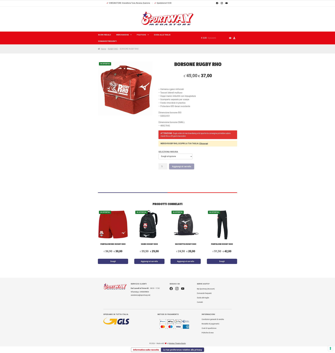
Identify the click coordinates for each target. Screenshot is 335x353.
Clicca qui (203, 143)
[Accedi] (234, 38)
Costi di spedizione (209, 328)
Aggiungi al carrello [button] (149, 261)
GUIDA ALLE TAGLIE (162, 35)
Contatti (200, 302)
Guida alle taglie (203, 298)
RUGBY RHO (113, 49)
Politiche (141, 35)
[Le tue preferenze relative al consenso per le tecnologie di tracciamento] (330, 348)
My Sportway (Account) (206, 289)
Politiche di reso (208, 333)
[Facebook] (217, 3)
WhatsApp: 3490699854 (140, 292)
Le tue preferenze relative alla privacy (182, 349)
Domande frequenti (107, 41)
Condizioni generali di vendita (213, 319)
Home (103, 49)
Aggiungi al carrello (181, 166)
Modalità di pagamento (210, 324)
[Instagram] (222, 3)
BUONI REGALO (104, 35)
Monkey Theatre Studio (177, 343)
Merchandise (122, 35)
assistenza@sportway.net (140, 295)
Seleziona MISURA (168, 152)
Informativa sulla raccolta (146, 349)
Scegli (113, 261)
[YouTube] (226, 3)
